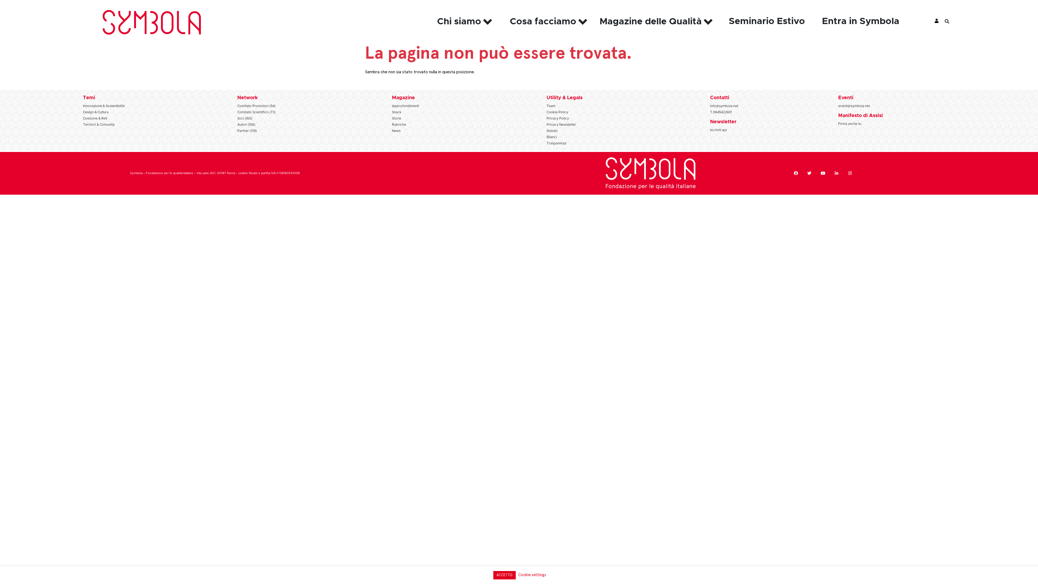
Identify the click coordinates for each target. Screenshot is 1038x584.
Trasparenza (556, 143)
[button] (951, 21)
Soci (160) (244, 118)
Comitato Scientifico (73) (256, 112)
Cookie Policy (557, 112)
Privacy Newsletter (561, 124)
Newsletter (723, 122)
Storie (396, 118)
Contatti (719, 97)
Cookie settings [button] (532, 575)
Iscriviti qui (718, 130)
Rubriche (399, 124)
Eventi (845, 97)
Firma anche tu (849, 123)
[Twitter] (809, 173)
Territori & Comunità (99, 124)
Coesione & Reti (95, 118)
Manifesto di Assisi (860, 115)
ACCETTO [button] (505, 575)
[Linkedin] (836, 173)
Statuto (552, 130)
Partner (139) (247, 130)
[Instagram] (850, 173)
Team (551, 106)
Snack (396, 112)
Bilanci (552, 137)
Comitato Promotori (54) (256, 106)
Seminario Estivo (767, 21)
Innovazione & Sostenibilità (104, 106)
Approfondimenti (405, 106)
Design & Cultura (96, 112)
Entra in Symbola (860, 21)
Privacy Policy (558, 118)
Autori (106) (246, 124)
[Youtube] (823, 173)
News (396, 130)
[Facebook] (796, 173)
